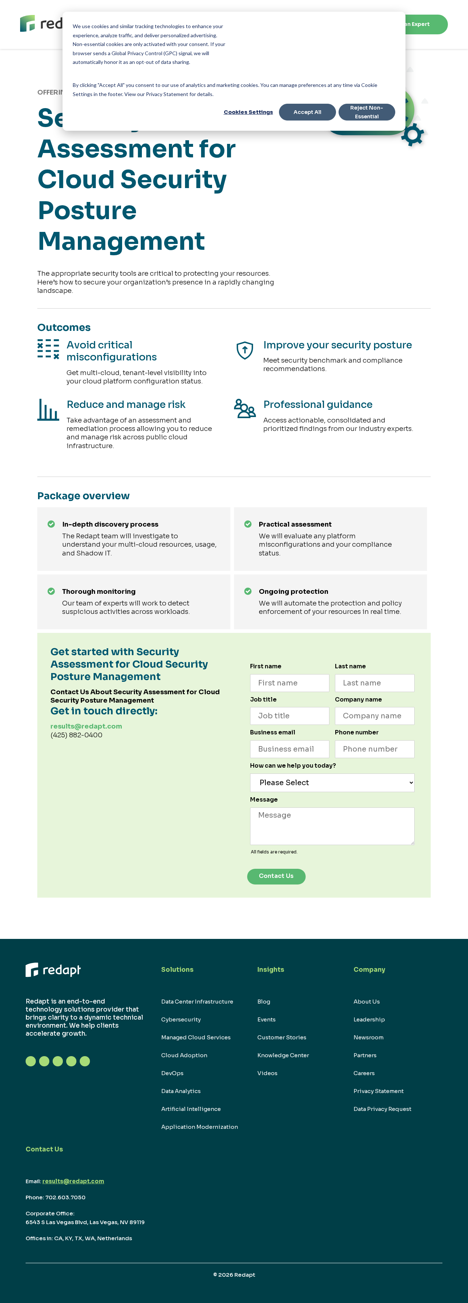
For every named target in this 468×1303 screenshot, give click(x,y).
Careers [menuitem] (364, 1073)
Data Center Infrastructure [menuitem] (197, 1001)
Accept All (307, 112)
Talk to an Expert (407, 24)
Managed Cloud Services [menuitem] (196, 1037)
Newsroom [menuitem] (369, 1037)
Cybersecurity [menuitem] (181, 1019)
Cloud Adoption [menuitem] (184, 1055)
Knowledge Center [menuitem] (283, 1055)
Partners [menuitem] (365, 1055)
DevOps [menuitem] (172, 1073)
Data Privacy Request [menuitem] (382, 1108)
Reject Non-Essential (366, 112)
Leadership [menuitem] (369, 1019)
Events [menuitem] (266, 1019)
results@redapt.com (86, 726)
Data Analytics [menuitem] (181, 1091)
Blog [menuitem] (263, 1001)
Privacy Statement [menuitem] (379, 1091)
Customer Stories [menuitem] (281, 1037)
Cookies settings (248, 112)
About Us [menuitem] (367, 1001)
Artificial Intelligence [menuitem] (191, 1108)
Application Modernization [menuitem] (199, 1126)
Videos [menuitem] (267, 1073)
